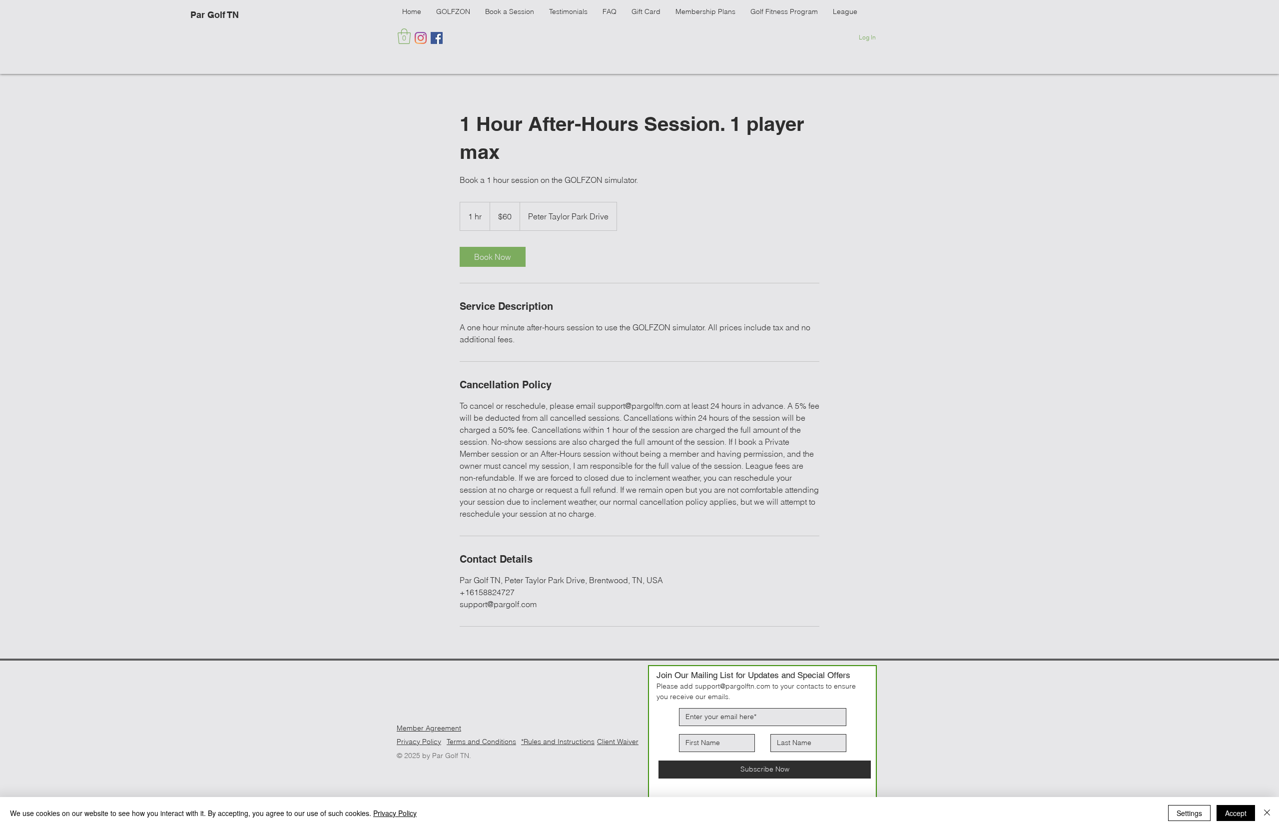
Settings (1189, 813)
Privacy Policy (419, 741)
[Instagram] (421, 38)
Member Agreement (429, 728)
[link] (493, 257)
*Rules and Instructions (558, 741)
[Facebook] (437, 38)
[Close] (1267, 813)
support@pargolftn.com (732, 686)
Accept (1236, 813)
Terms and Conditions (481, 741)
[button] (404, 36)
